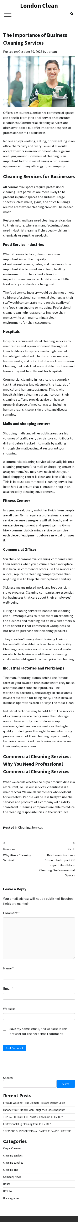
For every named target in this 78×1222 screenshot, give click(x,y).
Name (8, 968)
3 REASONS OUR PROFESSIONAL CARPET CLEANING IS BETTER (37, 1131)
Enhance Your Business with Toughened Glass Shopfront (34, 1109)
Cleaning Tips (10, 1169)
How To (7, 1191)
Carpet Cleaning (12, 1148)
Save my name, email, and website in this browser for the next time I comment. (38, 1031)
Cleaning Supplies (13, 1162)
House (6, 1184)
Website (9, 1009)
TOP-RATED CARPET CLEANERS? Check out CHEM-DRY (33, 1117)
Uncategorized (11, 1198)
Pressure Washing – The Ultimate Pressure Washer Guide (34, 1102)
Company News (12, 1176)
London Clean (39, 5)
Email (8, 988)
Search (8, 1078)
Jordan (52, 51)
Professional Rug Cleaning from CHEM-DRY (27, 1124)
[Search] (72, 14)
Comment (11, 913)
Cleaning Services (30, 827)
